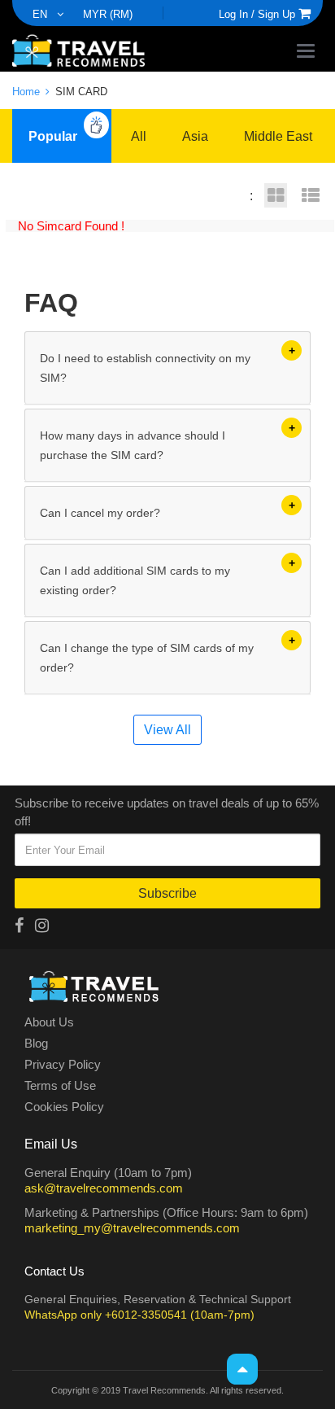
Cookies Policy (64, 1107)
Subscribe (167, 892)
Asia (195, 135)
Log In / (237, 13)
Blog (36, 1043)
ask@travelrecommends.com (103, 1187)
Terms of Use (60, 1085)
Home (27, 91)
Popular (52, 135)
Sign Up (276, 13)
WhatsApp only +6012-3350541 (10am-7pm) (139, 1314)
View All (167, 729)
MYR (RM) (108, 13)
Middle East (278, 135)
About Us (49, 1022)
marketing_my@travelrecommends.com (132, 1227)
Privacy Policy (62, 1064)
